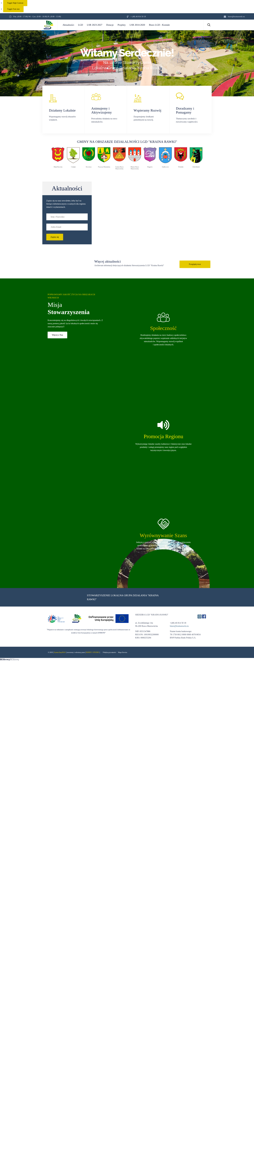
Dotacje (110, 25)
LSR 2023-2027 (94, 25)
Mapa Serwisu (122, 652)
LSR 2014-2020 (137, 25)
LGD (80, 25)
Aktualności (68, 25)
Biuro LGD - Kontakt (159, 25)
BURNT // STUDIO (92, 652)
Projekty (122, 25)
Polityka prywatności (109, 652)
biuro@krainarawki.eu (179, 626)
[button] (54, 237)
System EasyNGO (60, 652)
